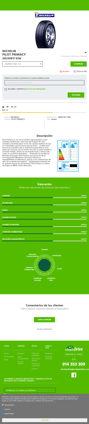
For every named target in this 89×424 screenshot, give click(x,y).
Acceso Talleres (21, 363)
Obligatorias (9, 405)
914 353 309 (73, 364)
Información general (36, 359)
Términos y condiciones (36, 364)
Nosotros (21, 353)
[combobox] (22, 64)
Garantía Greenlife (48, 357)
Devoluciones (9, 356)
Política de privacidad (35, 354)
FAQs (6, 360)
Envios (6, 353)
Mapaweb (48, 353)
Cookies (35, 369)
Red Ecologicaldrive (23, 357)
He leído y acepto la (26, 89)
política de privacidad (35, 89)
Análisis (7, 409)
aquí (54, 401)
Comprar (78, 64)
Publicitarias (9, 414)
